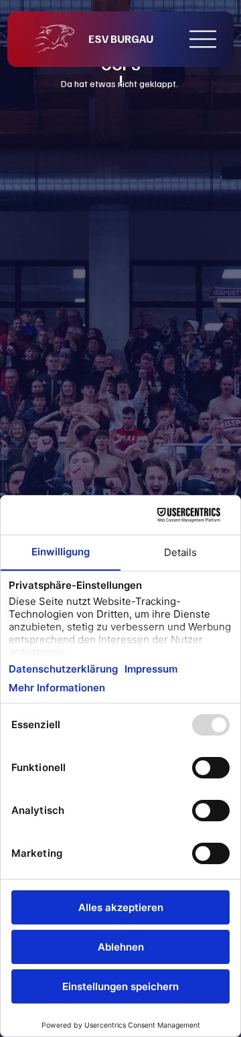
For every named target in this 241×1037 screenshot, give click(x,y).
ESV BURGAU (120, 38)
